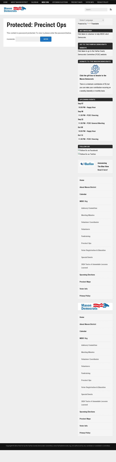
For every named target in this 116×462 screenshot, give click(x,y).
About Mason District (19, 2)
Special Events (87, 257)
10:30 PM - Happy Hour (87, 107)
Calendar (34, 2)
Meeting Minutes (87, 215)
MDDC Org (45, 2)
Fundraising (85, 236)
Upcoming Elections (60, 2)
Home (5, 2)
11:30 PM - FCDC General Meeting (91, 123)
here (83, 34)
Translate (95, 24)
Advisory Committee (89, 208)
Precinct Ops (86, 243)
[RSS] (110, 9)
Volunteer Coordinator (90, 222)
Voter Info (90, 2)
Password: (11, 39)
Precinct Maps (76, 2)
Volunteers (85, 229)
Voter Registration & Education (93, 250)
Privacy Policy (102, 2)
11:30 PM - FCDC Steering (88, 115)
